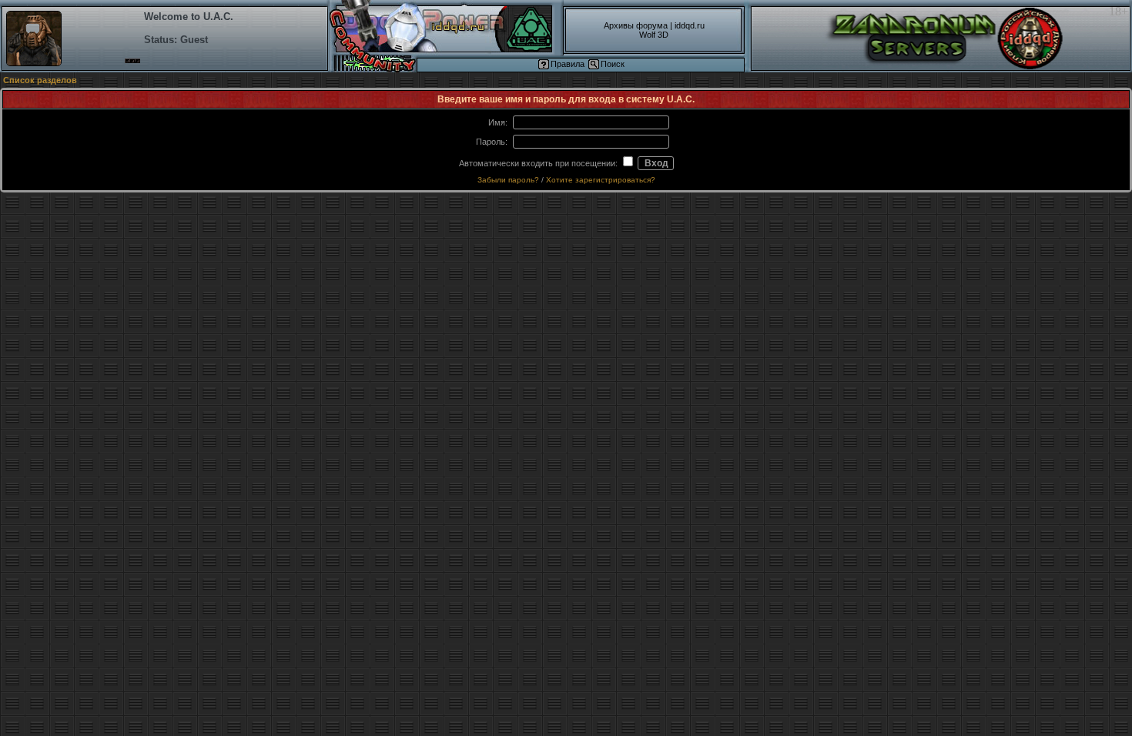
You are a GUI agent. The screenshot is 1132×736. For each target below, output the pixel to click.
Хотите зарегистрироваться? (600, 180)
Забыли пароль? (508, 180)
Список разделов (40, 80)
